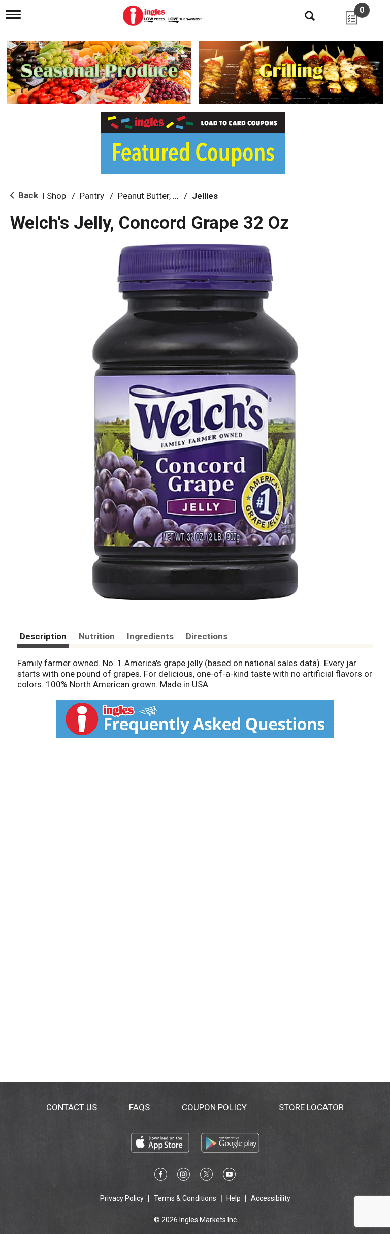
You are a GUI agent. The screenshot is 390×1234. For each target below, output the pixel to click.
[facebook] (160, 1176)
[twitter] (206, 1176)
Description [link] (43, 636)
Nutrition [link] (97, 636)
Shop (56, 196)
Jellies (205, 196)
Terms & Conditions (185, 1198)
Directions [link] (207, 636)
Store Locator (311, 1107)
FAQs (139, 1107)
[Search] (302, 15)
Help (233, 1198)
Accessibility (270, 1198)
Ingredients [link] (150, 636)
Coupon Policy (214, 1107)
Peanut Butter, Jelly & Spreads (175, 196)
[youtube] (229, 1176)
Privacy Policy (122, 1198)
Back (27, 195)
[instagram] (183, 1176)
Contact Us (71, 1107)
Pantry (92, 196)
